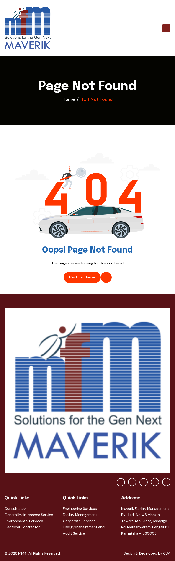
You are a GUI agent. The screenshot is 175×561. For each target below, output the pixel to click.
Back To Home (82, 277)
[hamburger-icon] (166, 28)
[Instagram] (155, 482)
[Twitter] (143, 482)
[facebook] (132, 482)
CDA (166, 553)
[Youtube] (121, 482)
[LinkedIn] (166, 482)
